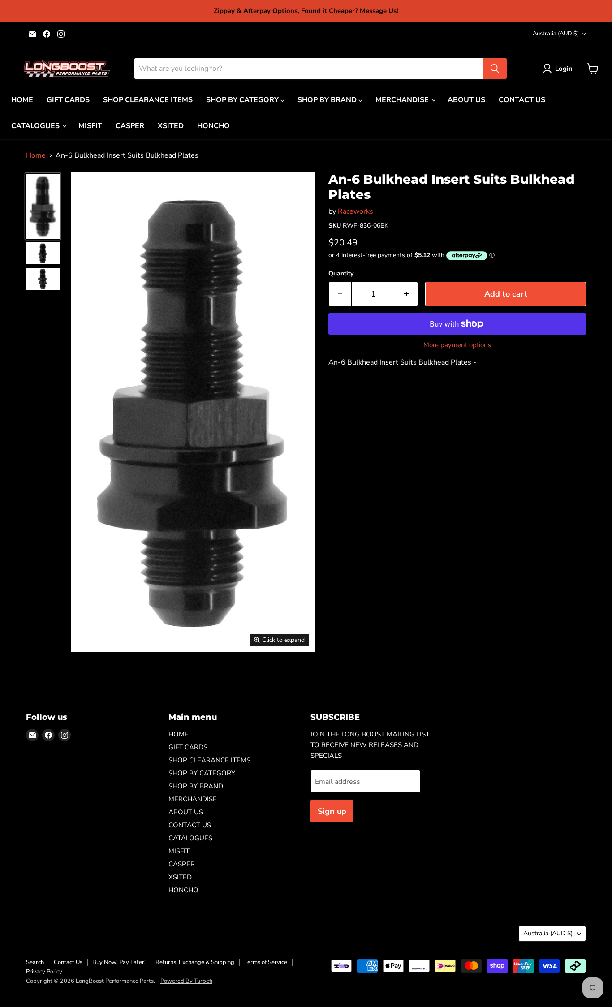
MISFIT (90, 126)
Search (35, 962)
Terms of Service (265, 962)
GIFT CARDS (68, 100)
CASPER (130, 126)
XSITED (171, 126)
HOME (22, 100)
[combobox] (308, 68)
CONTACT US (522, 100)
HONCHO (213, 126)
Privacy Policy (44, 972)
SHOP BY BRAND (327, 100)
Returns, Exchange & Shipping (194, 962)
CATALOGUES (36, 126)
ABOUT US (466, 100)
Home (36, 155)
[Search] (495, 68)
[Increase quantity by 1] (406, 294)
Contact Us (68, 962)
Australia (556, 34)
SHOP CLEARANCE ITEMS (148, 100)
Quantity (340, 273)
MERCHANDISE (403, 100)
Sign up (332, 811)
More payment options (457, 345)
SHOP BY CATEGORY (243, 100)
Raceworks (355, 211)
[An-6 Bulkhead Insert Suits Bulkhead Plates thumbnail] (42, 206)
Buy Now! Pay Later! (119, 962)
